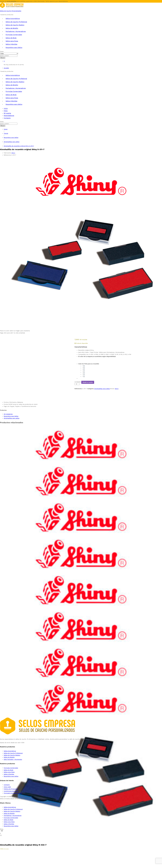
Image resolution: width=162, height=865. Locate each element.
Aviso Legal (7, 787)
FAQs (6, 111)
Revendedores (9, 115)
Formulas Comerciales (14, 34)
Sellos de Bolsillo (12, 28)
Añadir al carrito (88, 382)
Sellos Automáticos (13, 18)
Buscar (3, 58)
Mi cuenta (7, 113)
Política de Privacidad (11, 789)
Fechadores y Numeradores (16, 31)
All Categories (8, 414)
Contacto (7, 118)
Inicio (6, 108)
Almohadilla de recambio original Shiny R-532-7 (23, 845)
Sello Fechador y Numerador (13, 759)
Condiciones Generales (11, 791)
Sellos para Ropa (12, 41)
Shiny (13, 153)
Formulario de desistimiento (13, 793)
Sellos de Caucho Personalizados (10, 11)
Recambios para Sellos (14, 47)
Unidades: (78, 382)
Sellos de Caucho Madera (15, 25)
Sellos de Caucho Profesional (16, 22)
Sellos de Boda (11, 38)
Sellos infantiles (11, 44)
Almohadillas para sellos (102, 388)
